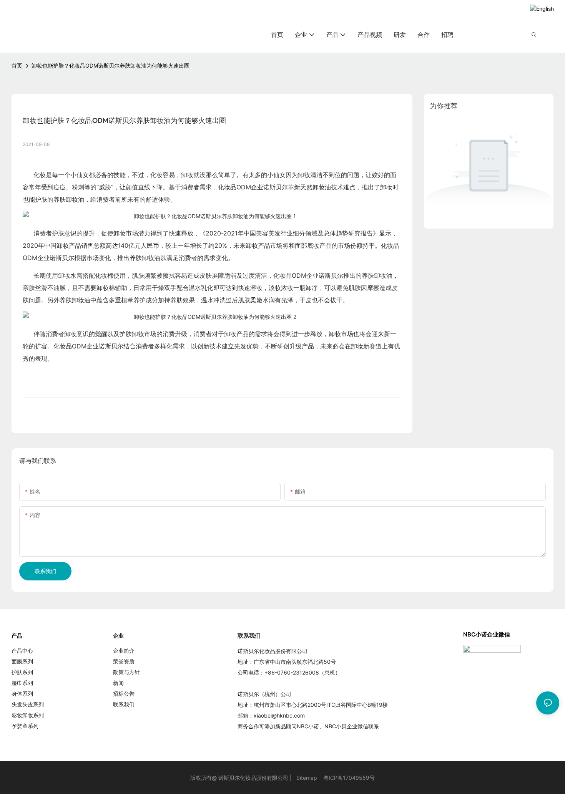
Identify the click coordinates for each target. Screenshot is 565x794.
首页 (17, 65)
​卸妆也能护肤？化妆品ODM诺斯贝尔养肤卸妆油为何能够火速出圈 (110, 65)
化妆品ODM (234, 187)
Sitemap (306, 777)
